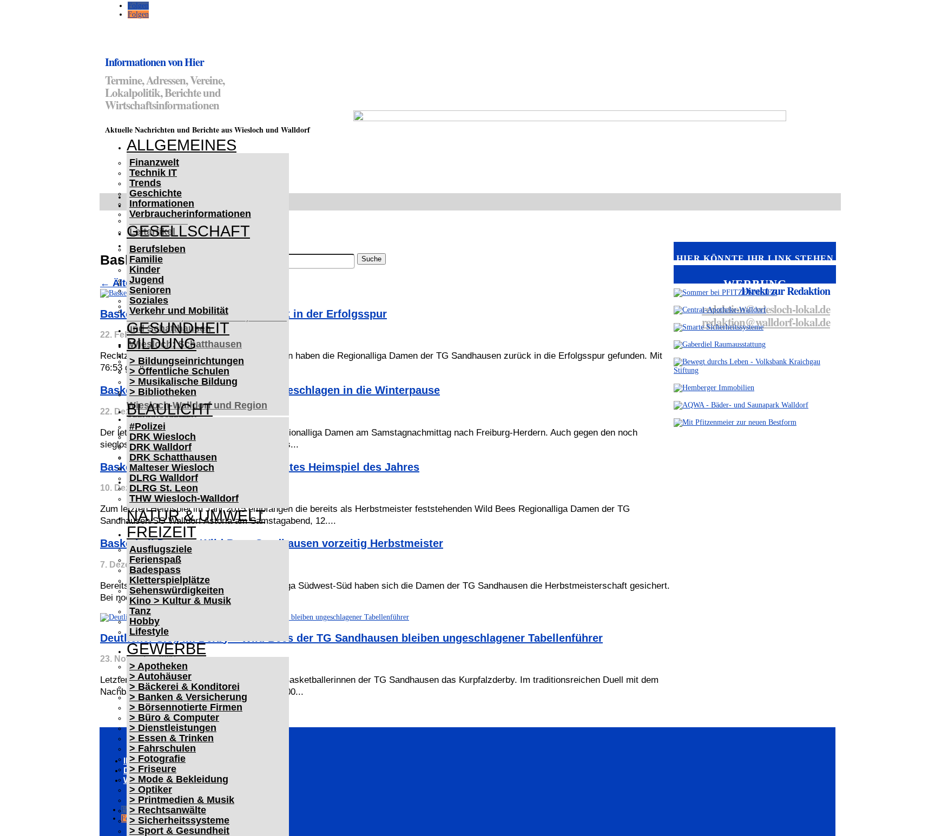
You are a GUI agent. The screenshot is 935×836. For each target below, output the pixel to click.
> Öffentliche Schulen (179, 371)
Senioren (150, 290)
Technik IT (153, 172)
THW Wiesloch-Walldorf (184, 498)
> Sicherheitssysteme (179, 820)
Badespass (155, 569)
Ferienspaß (155, 559)
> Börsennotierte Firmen (185, 707)
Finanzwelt (154, 162)
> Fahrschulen (162, 748)
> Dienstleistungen (172, 727)
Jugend (146, 279)
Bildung (161, 343)
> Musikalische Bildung (183, 381)
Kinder (144, 269)
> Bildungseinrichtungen (186, 361)
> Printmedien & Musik (181, 799)
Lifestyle (149, 631)
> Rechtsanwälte (167, 810)
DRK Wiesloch (162, 436)
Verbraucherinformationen (190, 213)
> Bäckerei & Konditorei (184, 686)
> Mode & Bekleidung (178, 779)
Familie (146, 259)
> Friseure (152, 768)
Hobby (144, 621)
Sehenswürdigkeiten (176, 590)
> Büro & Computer (174, 717)
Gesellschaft (188, 231)
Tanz (140, 610)
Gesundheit (178, 328)
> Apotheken (158, 666)
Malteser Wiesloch (171, 467)
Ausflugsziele (160, 549)
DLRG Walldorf (163, 477)
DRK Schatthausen (173, 457)
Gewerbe (166, 648)
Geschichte (155, 193)
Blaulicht (170, 409)
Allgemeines (181, 145)
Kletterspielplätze (169, 580)
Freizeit (161, 532)
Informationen (161, 203)
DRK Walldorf (160, 447)
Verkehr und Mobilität (178, 310)
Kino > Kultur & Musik (180, 600)
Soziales (148, 300)
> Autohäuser (160, 676)
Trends (145, 182)
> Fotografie (157, 758)
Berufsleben (157, 248)
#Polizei (147, 426)
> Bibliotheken (162, 391)
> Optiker (150, 789)
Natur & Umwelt (196, 515)
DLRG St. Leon (163, 488)
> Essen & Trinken (171, 738)
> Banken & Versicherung (188, 697)
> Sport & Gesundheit (179, 830)
